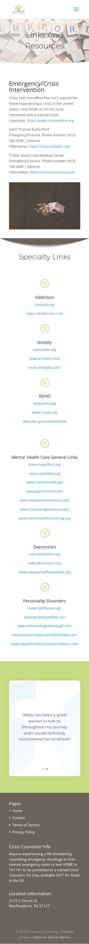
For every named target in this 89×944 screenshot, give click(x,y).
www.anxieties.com (44, 358)
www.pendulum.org (44, 554)
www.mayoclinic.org (45, 464)
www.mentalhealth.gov (44, 482)
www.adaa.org (44, 349)
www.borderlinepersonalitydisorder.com (44, 635)
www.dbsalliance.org (44, 563)
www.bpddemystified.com (44, 617)
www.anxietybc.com (44, 367)
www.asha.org (44, 403)
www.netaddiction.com (44, 313)
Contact (18, 817)
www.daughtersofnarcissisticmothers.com (44, 644)
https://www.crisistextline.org (50, 120)
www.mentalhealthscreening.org (44, 518)
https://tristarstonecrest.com (52, 172)
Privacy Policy (23, 832)
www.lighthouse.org (45, 608)
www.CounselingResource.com (44, 509)
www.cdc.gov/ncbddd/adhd (44, 421)
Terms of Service (25, 824)
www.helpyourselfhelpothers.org (45, 572)
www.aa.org (44, 304)
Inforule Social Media (52, 937)
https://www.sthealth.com (50, 146)
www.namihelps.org (45, 473)
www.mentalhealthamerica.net (44, 500)
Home (17, 810)
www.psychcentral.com (44, 491)
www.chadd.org (44, 412)
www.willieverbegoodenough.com (44, 626)
